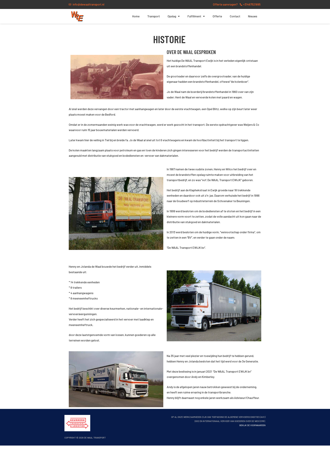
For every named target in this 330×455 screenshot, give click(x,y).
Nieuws (252, 16)
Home (136, 16)
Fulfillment (194, 16)
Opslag (172, 16)
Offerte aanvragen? (225, 4)
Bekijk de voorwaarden (252, 425)
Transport (153, 16)
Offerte (217, 16)
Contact (235, 16)
